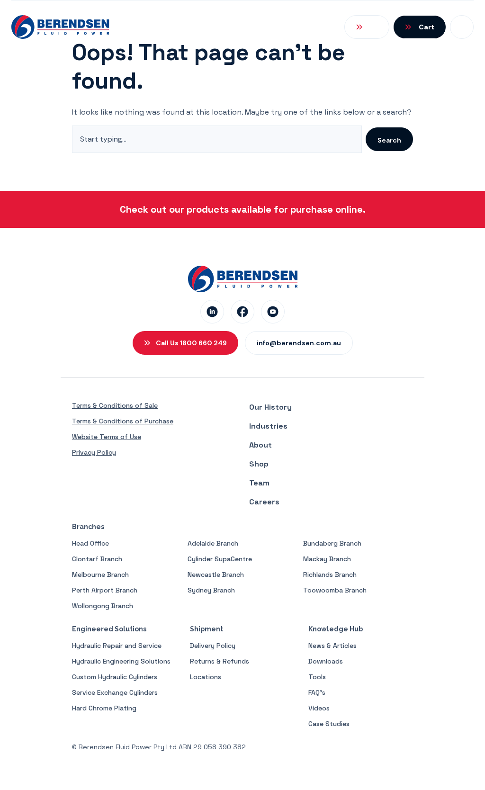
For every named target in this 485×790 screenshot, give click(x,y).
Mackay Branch (327, 559)
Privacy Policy (94, 452)
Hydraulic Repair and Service (117, 645)
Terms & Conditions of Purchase (122, 421)
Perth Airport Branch (104, 590)
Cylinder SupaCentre (220, 559)
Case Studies (329, 723)
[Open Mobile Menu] (462, 27)
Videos (319, 708)
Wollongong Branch (102, 605)
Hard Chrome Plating (104, 708)
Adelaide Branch (213, 543)
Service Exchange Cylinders (115, 692)
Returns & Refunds (219, 661)
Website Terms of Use (106, 436)
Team (259, 483)
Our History (270, 407)
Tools (317, 677)
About (260, 445)
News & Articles (332, 645)
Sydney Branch (211, 590)
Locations (205, 677)
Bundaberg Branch (332, 543)
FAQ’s (316, 692)
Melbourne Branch (100, 574)
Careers (264, 502)
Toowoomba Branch (335, 590)
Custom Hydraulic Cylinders (114, 677)
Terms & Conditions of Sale (115, 405)
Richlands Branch (330, 574)
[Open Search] (366, 27)
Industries (268, 426)
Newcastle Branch (216, 574)
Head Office (90, 543)
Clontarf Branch (97, 559)
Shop (259, 464)
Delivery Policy (212, 645)
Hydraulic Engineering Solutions (121, 661)
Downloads (325, 661)
